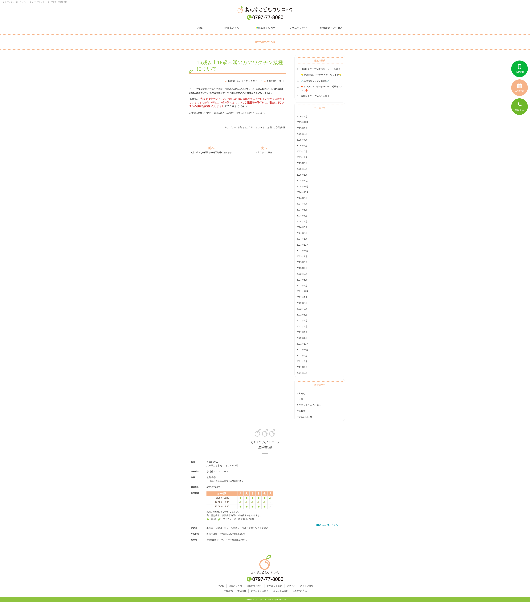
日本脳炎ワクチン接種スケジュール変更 (320, 69)
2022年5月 (302, 315)
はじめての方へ (265, 27)
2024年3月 (302, 227)
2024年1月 (302, 239)
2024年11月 (302, 186)
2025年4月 (302, 157)
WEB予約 (519, 91)
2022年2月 (302, 332)
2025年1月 (302, 175)
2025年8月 (302, 134)
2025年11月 (302, 122)
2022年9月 (302, 297)
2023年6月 (302, 274)
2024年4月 (302, 221)
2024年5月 (302, 216)
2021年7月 (302, 367)
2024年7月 (302, 204)
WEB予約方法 (300, 591)
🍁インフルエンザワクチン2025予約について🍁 (321, 88)
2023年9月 (302, 256)
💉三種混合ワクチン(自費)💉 (315, 81)
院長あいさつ (231, 27)
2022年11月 (302, 291)
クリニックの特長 (259, 591)
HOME (198, 27)
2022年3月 (302, 326)
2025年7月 (302, 140)
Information (265, 42)
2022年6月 (302, 309)
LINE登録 (519, 72)
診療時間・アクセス (331, 27)
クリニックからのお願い (261, 127)
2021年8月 (302, 361)
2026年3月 (302, 116)
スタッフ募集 (306, 586)
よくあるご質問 (280, 591)
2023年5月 (302, 280)
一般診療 (228, 591)
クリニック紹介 (298, 27)
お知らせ (242, 127)
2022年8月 (302, 303)
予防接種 (280, 127)
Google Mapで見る (328, 525)
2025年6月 (302, 145)
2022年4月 (302, 320)
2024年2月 (302, 233)
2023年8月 (302, 262)
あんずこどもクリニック (262, 599)
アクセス (291, 586)
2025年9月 (302, 128)
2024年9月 (302, 198)
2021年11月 (302, 349)
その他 (300, 399)
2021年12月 (302, 344)
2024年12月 (302, 180)
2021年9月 (302, 355)
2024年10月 (302, 192)
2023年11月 (302, 250)
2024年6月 (302, 210)
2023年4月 (302, 285)
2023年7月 (302, 268)
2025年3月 (302, 163)
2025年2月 (302, 169)
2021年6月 (302, 373)
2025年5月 (302, 151)
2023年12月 (302, 245)
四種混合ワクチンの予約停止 (315, 96)
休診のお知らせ (304, 416)
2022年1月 (302, 338)
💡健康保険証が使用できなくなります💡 (321, 75)
